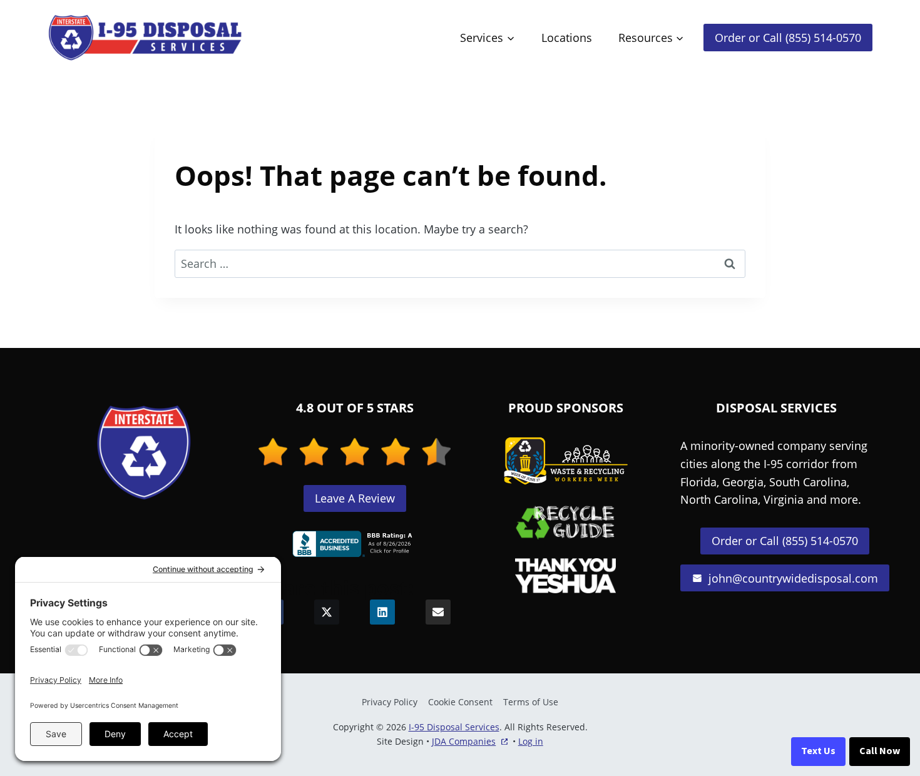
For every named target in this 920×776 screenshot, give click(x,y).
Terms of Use (530, 702)
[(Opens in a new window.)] (354, 544)
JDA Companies (464, 741)
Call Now (879, 751)
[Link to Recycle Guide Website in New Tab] (565, 521)
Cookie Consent (460, 702)
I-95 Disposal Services (454, 727)
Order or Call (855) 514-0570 (788, 37)
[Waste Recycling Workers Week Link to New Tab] (565, 461)
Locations (566, 37)
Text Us (818, 751)
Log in (530, 741)
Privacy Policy (389, 702)
